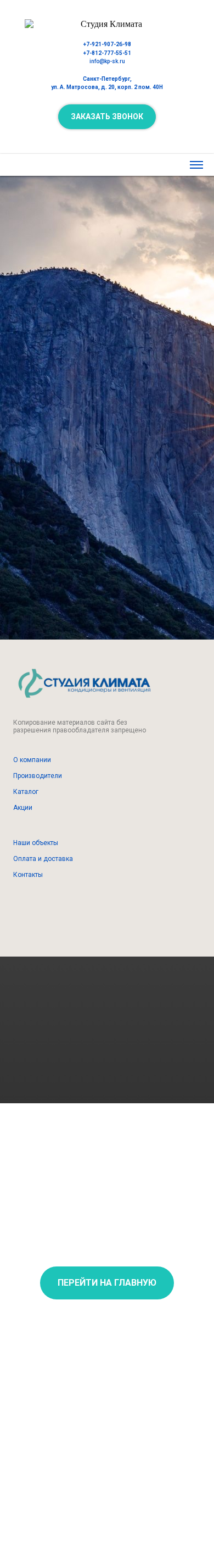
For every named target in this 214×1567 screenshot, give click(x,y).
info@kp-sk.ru (107, 61)
